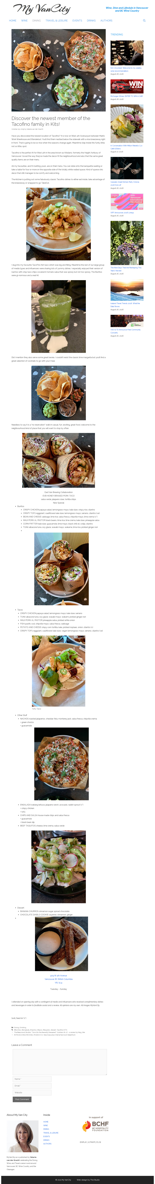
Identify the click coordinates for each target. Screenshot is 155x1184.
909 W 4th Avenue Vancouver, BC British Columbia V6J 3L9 (59, 979)
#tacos (39, 1030)
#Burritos (17, 1030)
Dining (16, 1027)
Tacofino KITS (62, 1030)
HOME (12, 20)
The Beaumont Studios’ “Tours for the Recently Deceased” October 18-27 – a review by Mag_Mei (49, 1032)
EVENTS (77, 20)
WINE (24, 20)
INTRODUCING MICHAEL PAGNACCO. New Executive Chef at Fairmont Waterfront (44, 1035)
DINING (36, 20)
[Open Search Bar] (144, 20)
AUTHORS (106, 20)
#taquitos (46, 1030)
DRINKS (91, 20)
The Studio (95, 1180)
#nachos (33, 1030)
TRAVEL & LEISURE (57, 20)
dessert (53, 1030)
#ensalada (25, 1030)
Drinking (23, 1027)
